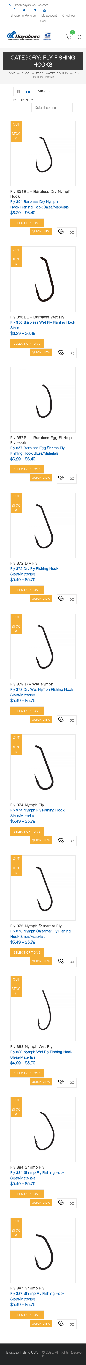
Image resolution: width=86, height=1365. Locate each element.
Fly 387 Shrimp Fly (27, 1288)
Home (11, 73)
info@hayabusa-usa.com (31, 5)
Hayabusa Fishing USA (21, 1352)
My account (49, 15)
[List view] (28, 91)
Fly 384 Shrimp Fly (27, 1167)
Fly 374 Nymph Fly (27, 805)
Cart (43, 20)
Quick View (41, 231)
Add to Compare (72, 232)
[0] (69, 37)
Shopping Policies (23, 15)
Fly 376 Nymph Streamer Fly (36, 926)
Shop (26, 73)
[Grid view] (18, 91)
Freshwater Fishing (52, 73)
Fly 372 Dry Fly (23, 563)
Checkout (68, 15)
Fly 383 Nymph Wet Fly (31, 1046)
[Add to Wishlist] (61, 231)
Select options (27, 223)
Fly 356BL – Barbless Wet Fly (37, 317)
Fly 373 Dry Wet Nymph (31, 684)
